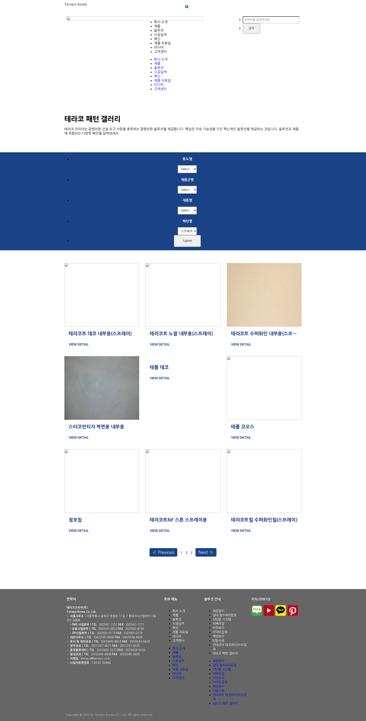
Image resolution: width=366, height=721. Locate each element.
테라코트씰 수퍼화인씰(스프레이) (264, 520)
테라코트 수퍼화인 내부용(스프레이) (267, 333)
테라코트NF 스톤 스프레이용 (178, 520)
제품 (157, 26)
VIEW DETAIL (79, 344)
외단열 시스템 (222, 619)
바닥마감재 (220, 632)
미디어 (159, 47)
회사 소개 (161, 22)
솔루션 (159, 30)
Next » (206, 552)
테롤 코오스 (242, 426)
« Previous (163, 552)
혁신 (157, 39)
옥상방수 (219, 610)
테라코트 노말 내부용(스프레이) (181, 333)
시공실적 (160, 34)
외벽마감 (219, 623)
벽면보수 (219, 636)
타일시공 (219, 640)
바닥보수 (219, 627)
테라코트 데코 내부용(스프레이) (100, 333)
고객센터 (160, 51)
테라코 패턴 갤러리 (225, 653)
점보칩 (75, 520)
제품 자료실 (162, 43)
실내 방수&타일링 (224, 615)
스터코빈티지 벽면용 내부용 (96, 426)
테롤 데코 (159, 367)
